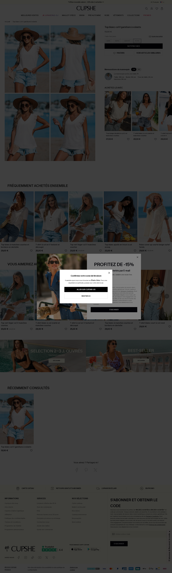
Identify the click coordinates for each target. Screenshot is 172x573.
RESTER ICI (86, 296)
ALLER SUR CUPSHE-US (86, 289)
